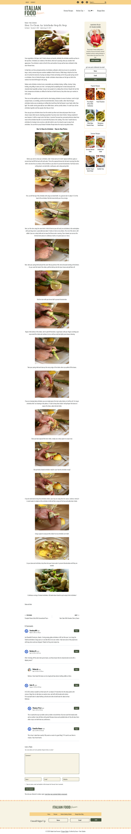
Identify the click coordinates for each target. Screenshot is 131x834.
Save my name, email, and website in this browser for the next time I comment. (44, 784)
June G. (32, 685)
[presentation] (90, 94)
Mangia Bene (101, 10)
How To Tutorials (33, 23)
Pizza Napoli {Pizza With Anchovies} (90, 104)
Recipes (26, 23)
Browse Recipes (68, 10)
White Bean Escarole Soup (90, 124)
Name (27, 779)
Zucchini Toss (100, 169)
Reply (76, 631)
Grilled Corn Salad (100, 150)
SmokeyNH (33, 630)
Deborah (27, 28)
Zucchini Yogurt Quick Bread (90, 170)
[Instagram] (82, 2)
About (27, 2)
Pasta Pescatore (100, 102)
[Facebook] (78, 2)
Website (65, 779)
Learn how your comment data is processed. (56, 794)
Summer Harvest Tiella (90, 150)
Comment (28, 755)
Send (95, 79)
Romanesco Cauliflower (100, 124)
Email (46, 779)
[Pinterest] (87, 2)
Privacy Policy (65, 831)
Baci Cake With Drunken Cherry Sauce (69, 616)
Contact (33, 2)
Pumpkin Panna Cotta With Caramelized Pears (36, 616)
